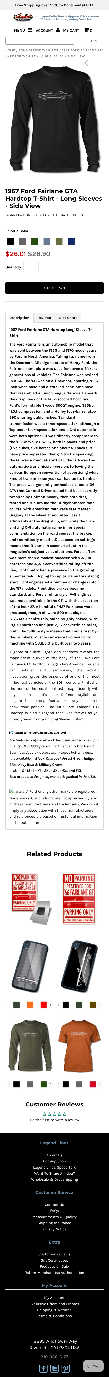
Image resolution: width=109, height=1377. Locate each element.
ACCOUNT (45, 30)
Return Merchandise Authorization (54, 1272)
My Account (54, 1297)
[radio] (10, 241)
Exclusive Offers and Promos (54, 1303)
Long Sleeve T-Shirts (38, 50)
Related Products (54, 854)
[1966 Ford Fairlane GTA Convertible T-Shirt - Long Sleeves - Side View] (29, 1074)
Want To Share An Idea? (54, 1173)
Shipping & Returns (54, 1310)
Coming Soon (54, 1161)
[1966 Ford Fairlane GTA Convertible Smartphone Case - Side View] (79, 994)
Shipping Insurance (54, 1223)
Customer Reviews (54, 1254)
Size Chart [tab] (68, 318)
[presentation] (51, 1005)
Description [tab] (19, 318)
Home (10, 50)
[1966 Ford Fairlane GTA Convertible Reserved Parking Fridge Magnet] (29, 927)
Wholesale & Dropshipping (54, 1179)
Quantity (13, 267)
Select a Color (16, 231)
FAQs (54, 1210)
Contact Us (54, 1204)
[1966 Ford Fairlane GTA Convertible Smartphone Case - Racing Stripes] (29, 994)
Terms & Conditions (54, 1316)
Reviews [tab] (44, 318)
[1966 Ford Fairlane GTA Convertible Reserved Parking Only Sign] (79, 927)
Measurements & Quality (54, 1217)
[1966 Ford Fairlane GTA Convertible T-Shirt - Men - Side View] (79, 1074)
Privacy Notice (54, 1229)
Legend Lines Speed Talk (54, 1167)
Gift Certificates (54, 1260)
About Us (54, 1155)
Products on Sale (54, 1266)
